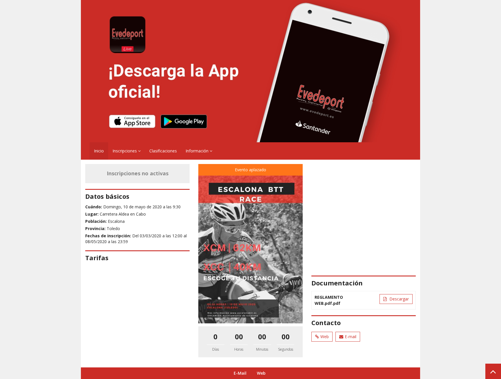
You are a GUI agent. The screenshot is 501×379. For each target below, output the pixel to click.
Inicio (99, 151)
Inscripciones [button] (125, 151)
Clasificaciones (163, 151)
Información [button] (198, 151)
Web (324, 336)
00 (239, 336)
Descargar (398, 299)
